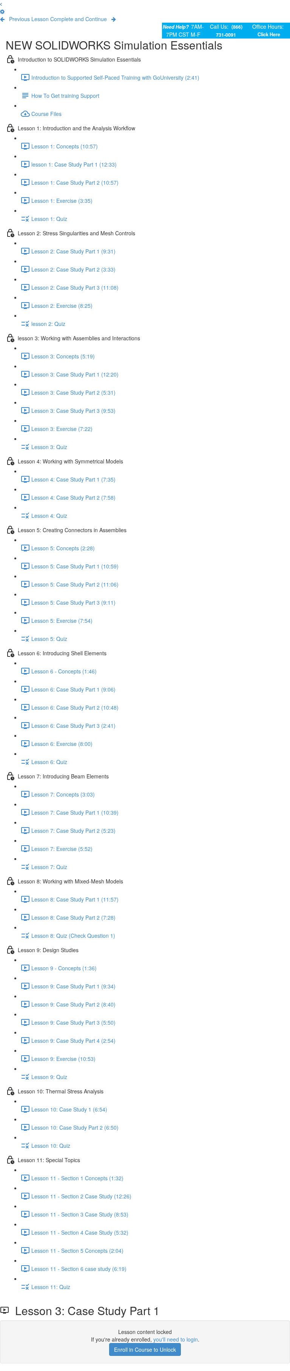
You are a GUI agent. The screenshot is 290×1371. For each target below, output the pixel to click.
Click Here (269, 34)
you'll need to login (175, 1339)
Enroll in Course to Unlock (145, 1349)
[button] (1, 4)
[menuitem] (2, 11)
